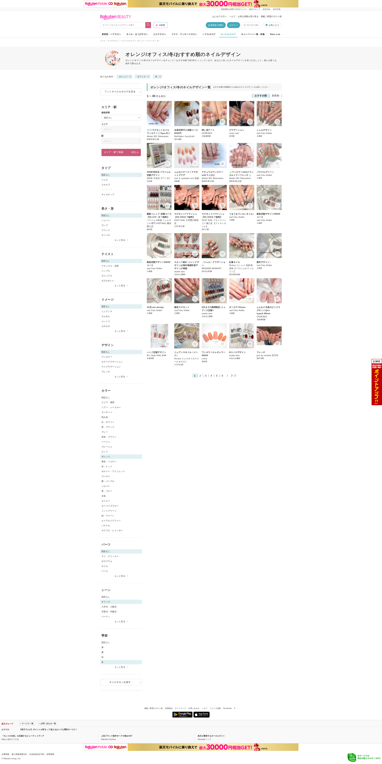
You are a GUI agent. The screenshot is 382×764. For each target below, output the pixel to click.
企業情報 (5, 754)
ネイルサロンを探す (120, 682)
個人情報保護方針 (19, 754)
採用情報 (50, 754)
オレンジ (140, 41)
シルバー (105, 486)
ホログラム (106, 561)
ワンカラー (106, 357)
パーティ (105, 616)
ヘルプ (232, 16)
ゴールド (105, 476)
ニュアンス (106, 311)
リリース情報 (215, 708)
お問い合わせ (193, 708)
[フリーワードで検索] (148, 25)
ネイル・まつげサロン (137, 34)
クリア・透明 (107, 402)
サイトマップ (180, 708)
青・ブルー (106, 491)
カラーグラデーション (112, 362)
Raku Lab (275, 34)
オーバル (105, 235)
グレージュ (106, 447)
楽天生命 (266, 9)
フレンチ (105, 371)
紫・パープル (107, 481)
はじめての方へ (219, 16)
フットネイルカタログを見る (119, 91)
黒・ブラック (107, 427)
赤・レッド (106, 466)
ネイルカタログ (228, 34)
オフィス (150, 41)
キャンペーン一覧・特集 (253, 34)
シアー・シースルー (111, 407)
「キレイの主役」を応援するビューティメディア (22, 736)
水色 (103, 496)
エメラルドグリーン (111, 520)
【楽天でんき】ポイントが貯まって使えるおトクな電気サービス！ (48, 729)
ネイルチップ (107, 194)
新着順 (275, 95)
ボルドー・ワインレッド (113, 471)
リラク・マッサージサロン (184, 34)
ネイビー (105, 501)
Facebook (227, 708)
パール (104, 571)
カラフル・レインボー (112, 530)
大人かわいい (107, 280)
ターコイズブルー (110, 506)
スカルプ (105, 184)
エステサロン (159, 34)
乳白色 (104, 417)
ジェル (104, 180)
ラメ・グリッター (110, 556)
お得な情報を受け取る (248, 16)
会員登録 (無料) (215, 25)
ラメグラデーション (111, 367)
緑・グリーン (107, 515)
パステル (105, 525)
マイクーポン (253, 25)
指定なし (105, 397)
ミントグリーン (109, 511)
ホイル (104, 566)
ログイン (233, 25)
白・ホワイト (107, 422)
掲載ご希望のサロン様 (271, 16)
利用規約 (168, 708)
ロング (104, 225)
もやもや (105, 326)
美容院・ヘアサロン (111, 34)
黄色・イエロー (109, 461)
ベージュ (105, 442)
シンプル (105, 271)
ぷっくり (105, 321)
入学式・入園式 (109, 606)
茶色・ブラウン (109, 437)
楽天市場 (276, 9)
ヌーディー (106, 412)
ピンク (104, 451)
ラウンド (105, 230)
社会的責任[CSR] (36, 754)
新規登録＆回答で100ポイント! (233, 9)
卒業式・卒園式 (109, 611)
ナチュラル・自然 (110, 266)
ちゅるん (105, 316)
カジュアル (106, 275)
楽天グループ (254, 9)
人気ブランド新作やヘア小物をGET (116, 736)
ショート (105, 220)
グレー (104, 432)
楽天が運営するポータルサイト (211, 736)
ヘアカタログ (208, 34)
